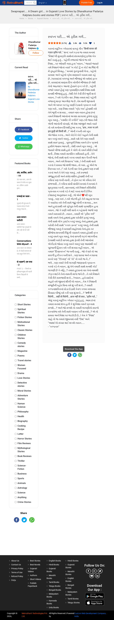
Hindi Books (54, 565)
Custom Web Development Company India (90, 614)
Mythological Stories (24, 450)
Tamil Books (54, 582)
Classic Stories (25, 330)
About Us (15, 561)
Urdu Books (54, 607)
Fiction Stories (25, 317)
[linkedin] (97, 575)
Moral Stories (24, 390)
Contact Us (16, 565)
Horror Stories (25, 438)
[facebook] (88, 571)
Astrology (22, 488)
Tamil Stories (73, 599)
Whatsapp (24, 146)
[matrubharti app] (64, 2)
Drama (21, 373)
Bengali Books (55, 590)
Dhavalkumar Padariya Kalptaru (34, 45)
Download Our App (74, 349)
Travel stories (24, 360)
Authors (33, 575)
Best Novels (35, 565)
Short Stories (24, 304)
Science (21, 492)
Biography (23, 421)
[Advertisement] (23, 541)
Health (21, 416)
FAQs (13, 580)
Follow (36, 53)
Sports (21, 478)
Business (22, 473)
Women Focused (22, 367)
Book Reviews (24, 456)
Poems (21, 355)
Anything (22, 497)
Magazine (22, 351)
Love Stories (24, 378)
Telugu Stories (74, 602)
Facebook (24, 129)
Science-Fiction (22, 467)
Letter (20, 434)
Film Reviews (24, 443)
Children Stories (22, 336)
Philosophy (23, 411)
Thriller (21, 461)
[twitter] (100, 571)
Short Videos (35, 579)
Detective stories (22, 384)
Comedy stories (22, 345)
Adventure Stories (23, 397)
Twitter (25, 138)
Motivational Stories (24, 324)
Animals (22, 483)
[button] (34, 2)
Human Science (21, 405)
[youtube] (91, 575)
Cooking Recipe (22, 427)
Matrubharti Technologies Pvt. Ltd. (35, 614)
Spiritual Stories (22, 311)
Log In (100, 2)
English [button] (42, 3)
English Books (55, 561)
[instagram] (94, 571)
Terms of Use (16, 572)
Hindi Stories (73, 561)
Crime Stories (24, 502)
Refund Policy (17, 576)
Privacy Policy (17, 568)
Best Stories (35, 561)
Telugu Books (54, 586)
